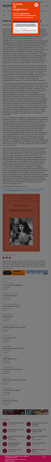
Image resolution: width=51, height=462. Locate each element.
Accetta (43, 457)
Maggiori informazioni (10, 460)
